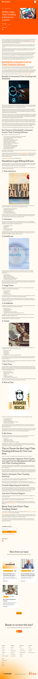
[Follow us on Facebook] (35, 674)
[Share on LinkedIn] (2, 29)
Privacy (3, 662)
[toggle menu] (35, 2)
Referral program (13, 650)
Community (12, 652)
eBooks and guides (22, 652)
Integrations (3, 652)
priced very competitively (23, 153)
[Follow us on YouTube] (33, 674)
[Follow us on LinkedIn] (31, 674)
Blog (20, 647)
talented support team (13, 502)
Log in (29, 647)
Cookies (3, 665)
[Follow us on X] (30, 674)
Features (3, 647)
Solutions (3, 649)
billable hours (32, 40)
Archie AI (3, 650)
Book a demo (7, 158)
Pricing (3, 654)
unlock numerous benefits (26, 73)
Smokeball (3, 514)
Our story (12, 647)
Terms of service (4, 660)
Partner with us (13, 654)
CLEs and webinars (22, 650)
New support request (32, 652)
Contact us (30, 650)
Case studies (21, 649)
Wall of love (21, 654)
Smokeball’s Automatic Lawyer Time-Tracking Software (16, 63)
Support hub (30, 649)
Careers (12, 649)
